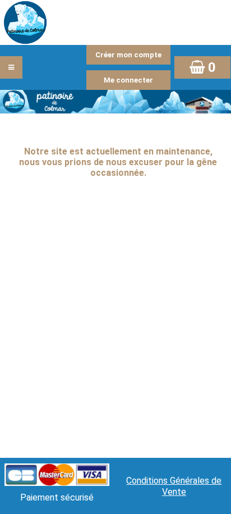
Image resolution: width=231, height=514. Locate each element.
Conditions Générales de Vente (173, 486)
